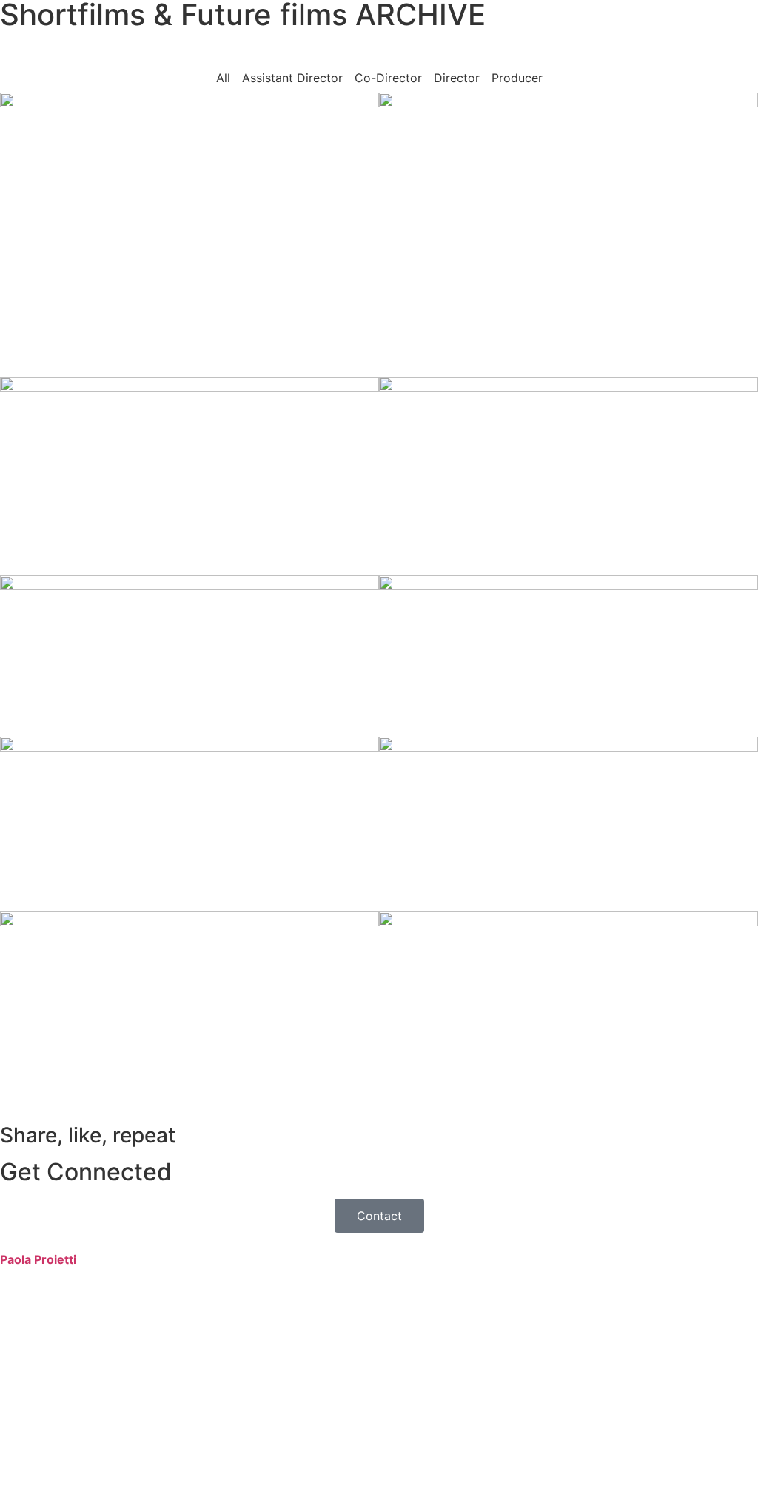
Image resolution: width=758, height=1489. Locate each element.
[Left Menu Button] (8, 1241)
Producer (517, 77)
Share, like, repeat (87, 1135)
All (223, 77)
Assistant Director (292, 77)
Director (457, 77)
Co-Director (388, 77)
